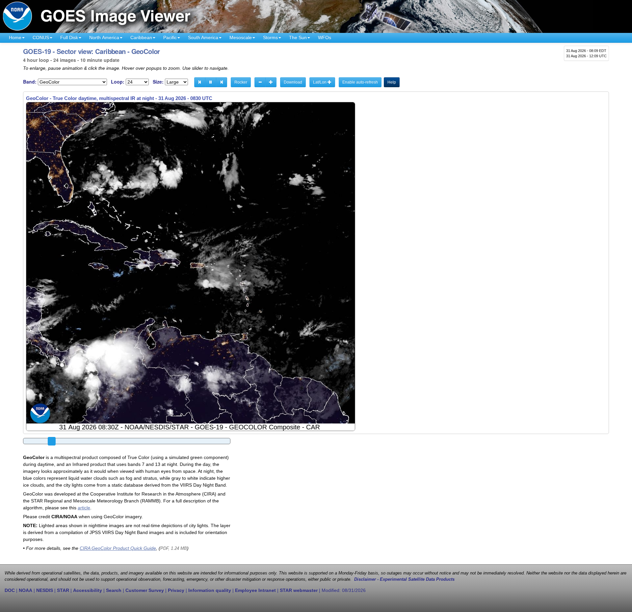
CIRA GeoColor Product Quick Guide (118, 548)
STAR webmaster (299, 590)
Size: (158, 82)
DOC (10, 590)
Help (391, 82)
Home (15, 37)
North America (104, 37)
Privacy (176, 590)
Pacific (170, 37)
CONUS (41, 37)
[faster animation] (270, 82)
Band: (30, 82)
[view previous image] (199, 82)
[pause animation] (210, 82)
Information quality (209, 590)
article (84, 507)
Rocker (240, 82)
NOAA (25, 590)
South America (203, 37)
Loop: (117, 82)
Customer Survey (144, 590)
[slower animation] (260, 82)
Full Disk (69, 37)
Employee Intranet (255, 590)
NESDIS (44, 590)
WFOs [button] (324, 37)
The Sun (298, 37)
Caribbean (141, 37)
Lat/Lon (320, 82)
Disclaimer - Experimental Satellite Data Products (404, 579)
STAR (63, 590)
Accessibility (87, 590)
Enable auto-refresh (360, 82)
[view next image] (221, 82)
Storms (270, 37)
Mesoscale (240, 37)
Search (113, 590)
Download (293, 82)
